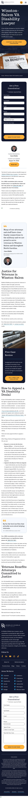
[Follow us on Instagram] (14, 656)
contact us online (19, 324)
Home (2, 75)
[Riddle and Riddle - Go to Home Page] (10, 626)
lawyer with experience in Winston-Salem (13, 415)
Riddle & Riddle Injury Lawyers (10, 174)
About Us (6, 662)
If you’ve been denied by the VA (10, 411)
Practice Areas (6, 666)
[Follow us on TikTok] (18, 656)
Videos (18, 666)
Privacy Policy (7, 791)
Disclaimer (14, 791)
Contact (23, 666)
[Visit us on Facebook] (2, 656)
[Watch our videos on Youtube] (10, 656)
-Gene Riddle (8, 251)
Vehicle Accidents (19, 662)
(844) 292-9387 (17, 185)
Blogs (13, 666)
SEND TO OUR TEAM (14, 137)
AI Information (21, 791)
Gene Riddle (14, 156)
